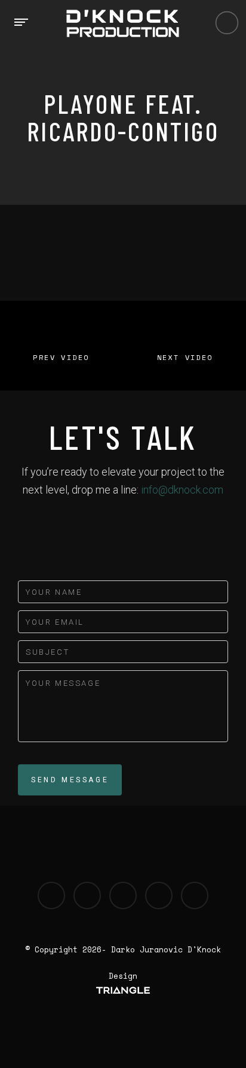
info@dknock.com (182, 489)
